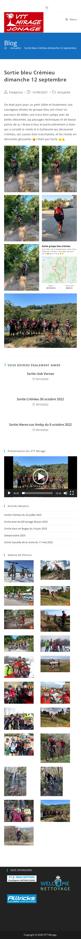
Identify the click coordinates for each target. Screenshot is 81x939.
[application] (40, 476)
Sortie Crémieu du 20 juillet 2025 (22, 515)
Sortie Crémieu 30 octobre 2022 (40, 399)
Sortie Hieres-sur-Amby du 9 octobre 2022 (40, 424)
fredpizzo (16, 92)
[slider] (37, 493)
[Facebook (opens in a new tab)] (46, 7)
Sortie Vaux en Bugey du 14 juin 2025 (25, 528)
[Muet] (65, 493)
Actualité (63, 92)
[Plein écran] (72, 493)
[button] (40, 476)
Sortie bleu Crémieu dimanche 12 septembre (50, 48)
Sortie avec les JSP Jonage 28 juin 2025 (26, 521)
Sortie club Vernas (40, 374)
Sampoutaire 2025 (14, 535)
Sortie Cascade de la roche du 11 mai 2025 (28, 542)
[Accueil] (5, 48)
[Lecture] (9, 493)
